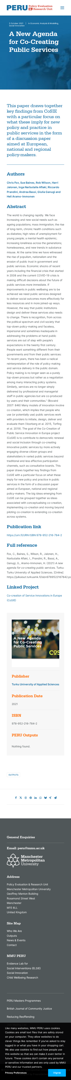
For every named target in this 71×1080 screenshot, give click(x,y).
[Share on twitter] (21, 797)
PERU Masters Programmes (24, 1000)
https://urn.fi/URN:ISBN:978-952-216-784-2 (34, 535)
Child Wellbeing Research (22, 977)
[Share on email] (55, 797)
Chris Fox (13, 182)
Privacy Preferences (16, 1072)
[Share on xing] (50, 797)
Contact (12, 945)
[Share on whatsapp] (40, 797)
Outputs (13, 775)
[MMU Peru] (29, 7)
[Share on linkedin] (35, 797)
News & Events (16, 940)
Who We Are (14, 931)
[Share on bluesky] (45, 797)
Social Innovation (17, 25)
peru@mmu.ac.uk (31, 848)
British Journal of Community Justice (29, 1008)
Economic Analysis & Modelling (44, 23)
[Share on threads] (25, 797)
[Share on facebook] (16, 797)
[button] (62, 8)
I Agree (57, 1072)
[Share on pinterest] (30, 797)
